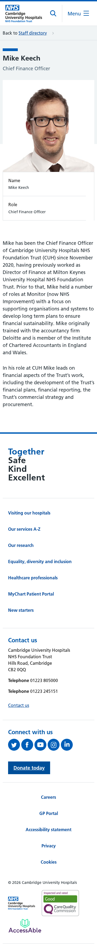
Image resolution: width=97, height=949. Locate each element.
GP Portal (48, 813)
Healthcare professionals (33, 577)
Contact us (18, 705)
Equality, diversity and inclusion (40, 561)
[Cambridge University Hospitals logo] (24, 13)
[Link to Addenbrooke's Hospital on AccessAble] (25, 926)
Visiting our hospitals (29, 513)
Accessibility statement (48, 829)
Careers (48, 797)
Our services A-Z (24, 529)
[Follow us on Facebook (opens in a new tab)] (27, 745)
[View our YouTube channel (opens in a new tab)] (41, 745)
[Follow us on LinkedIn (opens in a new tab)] (67, 745)
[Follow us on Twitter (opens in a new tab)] (14, 745)
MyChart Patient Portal (31, 594)
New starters (21, 610)
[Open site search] (53, 13)
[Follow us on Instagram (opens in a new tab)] (54, 745)
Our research (21, 545)
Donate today (29, 768)
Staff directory (33, 33)
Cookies (49, 862)
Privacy (48, 845)
